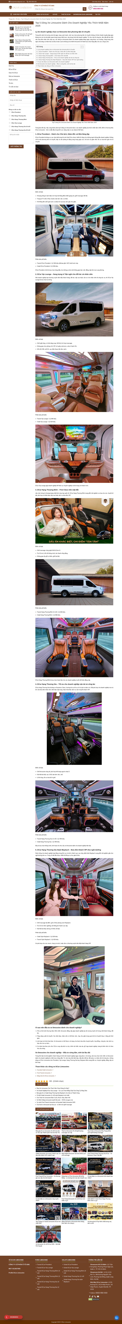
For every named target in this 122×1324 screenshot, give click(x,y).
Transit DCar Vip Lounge (45, 1267)
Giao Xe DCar (13, 73)
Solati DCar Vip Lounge (71, 1267)
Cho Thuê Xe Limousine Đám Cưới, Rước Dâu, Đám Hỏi (53, 1097)
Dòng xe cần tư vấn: (15, 109)
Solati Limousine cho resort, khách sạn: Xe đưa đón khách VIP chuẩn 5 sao (23, 48)
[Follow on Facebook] (90, 1297)
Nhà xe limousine (14, 76)
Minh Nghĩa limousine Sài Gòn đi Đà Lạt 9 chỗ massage (23, 54)
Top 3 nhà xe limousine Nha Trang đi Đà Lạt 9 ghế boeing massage (23, 41)
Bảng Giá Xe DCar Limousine (46, 1076)
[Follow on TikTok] (92, 1297)
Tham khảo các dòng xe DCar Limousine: (49, 66)
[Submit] (84, 9)
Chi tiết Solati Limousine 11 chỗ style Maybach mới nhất (53, 1095)
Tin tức (18, 19)
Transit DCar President (44, 1264)
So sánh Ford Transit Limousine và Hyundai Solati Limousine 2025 (56, 1102)
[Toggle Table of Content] (81, 46)
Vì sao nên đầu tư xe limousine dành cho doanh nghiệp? (54, 61)
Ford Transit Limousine (44, 1073)
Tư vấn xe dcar (13, 86)
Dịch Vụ (11, 66)
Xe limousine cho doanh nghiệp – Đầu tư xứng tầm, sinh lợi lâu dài (56, 64)
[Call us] (95, 1297)
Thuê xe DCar (65, 14)
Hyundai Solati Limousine (45, 1070)
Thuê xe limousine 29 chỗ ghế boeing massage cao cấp (23, 34)
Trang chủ (11, 19)
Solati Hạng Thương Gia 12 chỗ (74, 1276)
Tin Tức (97, 14)
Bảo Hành (105, 1)
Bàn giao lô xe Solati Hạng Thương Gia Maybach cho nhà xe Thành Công (58, 1093)
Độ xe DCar (12, 69)
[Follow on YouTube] (98, 1297)
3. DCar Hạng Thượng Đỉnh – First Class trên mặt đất (53, 55)
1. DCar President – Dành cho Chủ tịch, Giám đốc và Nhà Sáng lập (56, 51)
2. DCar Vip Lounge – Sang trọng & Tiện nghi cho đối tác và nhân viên (57, 53)
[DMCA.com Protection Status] (94, 1299)
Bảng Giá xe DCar (42, 14)
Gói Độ (55, 14)
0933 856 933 (101, 1293)
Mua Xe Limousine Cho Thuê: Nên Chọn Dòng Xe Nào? (53, 1088)
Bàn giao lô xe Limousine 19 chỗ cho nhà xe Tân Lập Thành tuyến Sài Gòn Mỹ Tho (23, 28)
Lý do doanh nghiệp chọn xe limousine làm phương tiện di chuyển (56, 49)
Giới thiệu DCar (96, 1)
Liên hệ (111, 1)
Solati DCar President (71, 1264)
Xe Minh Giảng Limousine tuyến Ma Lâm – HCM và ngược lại (55, 1100)
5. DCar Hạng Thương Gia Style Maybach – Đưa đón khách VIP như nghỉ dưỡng (60, 59)
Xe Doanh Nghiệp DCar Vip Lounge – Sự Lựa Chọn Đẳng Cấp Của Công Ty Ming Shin (62, 1090)
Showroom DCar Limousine (82, 14)
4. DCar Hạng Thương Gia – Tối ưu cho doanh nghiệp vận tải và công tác (58, 57)
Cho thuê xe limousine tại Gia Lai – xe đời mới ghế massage (54, 1104)
